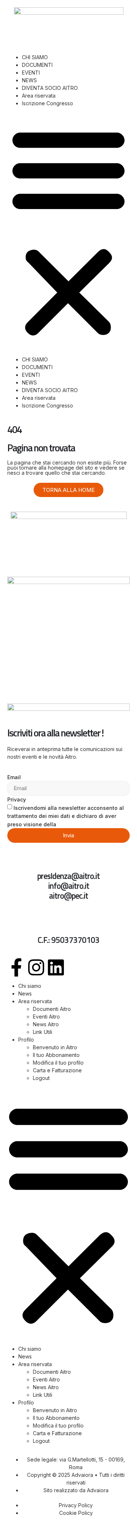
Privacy (16, 799)
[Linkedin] (56, 967)
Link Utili (42, 1032)
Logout (41, 1078)
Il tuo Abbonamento (56, 1055)
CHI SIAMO (35, 57)
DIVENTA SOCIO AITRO (50, 88)
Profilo (26, 1039)
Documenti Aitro (52, 1009)
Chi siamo (29, 986)
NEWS (29, 80)
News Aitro (46, 1024)
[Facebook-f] (16, 967)
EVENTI (31, 72)
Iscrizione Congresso (47, 103)
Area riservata (39, 95)
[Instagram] (36, 967)
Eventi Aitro (46, 1016)
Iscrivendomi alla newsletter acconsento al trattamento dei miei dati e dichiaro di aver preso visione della (65, 815)
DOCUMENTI (37, 65)
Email (14, 777)
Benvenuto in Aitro (55, 1047)
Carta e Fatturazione (57, 1070)
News (25, 993)
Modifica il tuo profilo (58, 1062)
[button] (68, 231)
